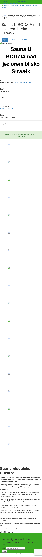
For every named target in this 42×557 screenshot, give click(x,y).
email (3, 548)
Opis (4, 40)
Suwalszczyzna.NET (7, 108)
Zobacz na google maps (22, 82)
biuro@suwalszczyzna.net (9, 3)
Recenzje (24, 40)
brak (1, 100)
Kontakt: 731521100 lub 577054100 (13, 1)
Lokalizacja (13, 40)
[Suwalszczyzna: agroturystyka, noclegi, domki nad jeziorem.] (21, 6)
